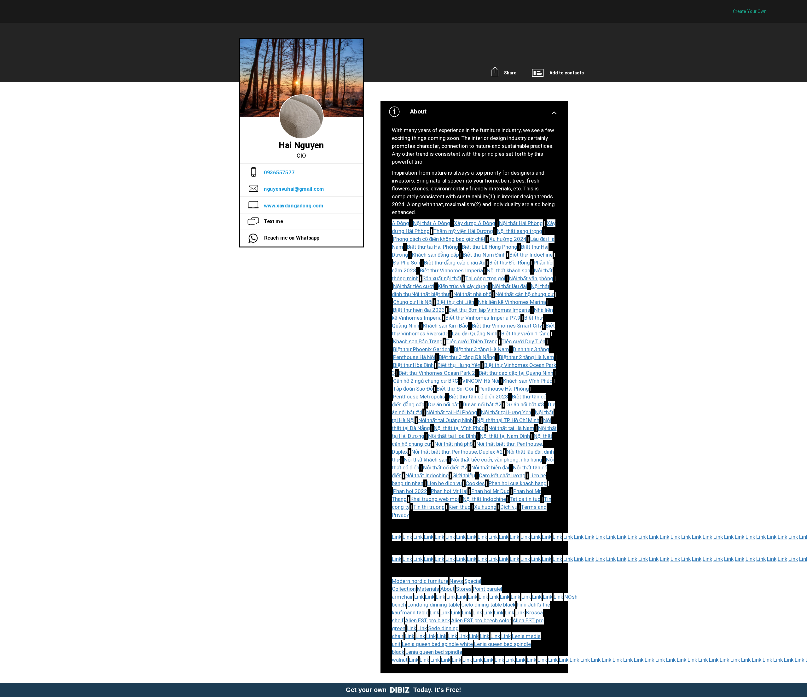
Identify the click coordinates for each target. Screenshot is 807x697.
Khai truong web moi (434, 499)
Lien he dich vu (444, 483)
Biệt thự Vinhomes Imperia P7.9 (482, 318)
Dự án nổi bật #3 (524, 405)
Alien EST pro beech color (481, 620)
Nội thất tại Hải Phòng (451, 412)
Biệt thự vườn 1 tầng (525, 334)
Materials (428, 589)
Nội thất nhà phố (472, 294)
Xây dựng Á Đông (474, 223)
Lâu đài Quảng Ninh (474, 334)
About (447, 589)
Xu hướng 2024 (507, 239)
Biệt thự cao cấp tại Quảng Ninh (516, 373)
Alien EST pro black (427, 620)
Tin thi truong (429, 507)
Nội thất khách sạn (508, 271)
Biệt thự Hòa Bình (413, 365)
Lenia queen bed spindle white (437, 644)
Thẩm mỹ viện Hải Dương (463, 231)
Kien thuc (459, 507)
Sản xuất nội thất (442, 278)
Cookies (475, 483)
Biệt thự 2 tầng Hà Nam (526, 357)
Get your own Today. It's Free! (403, 689)
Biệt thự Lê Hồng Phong (489, 247)
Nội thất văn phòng (531, 278)
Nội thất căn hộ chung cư (524, 294)
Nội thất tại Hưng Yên (506, 412)
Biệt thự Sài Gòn (456, 389)
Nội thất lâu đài (509, 286)
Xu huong (485, 507)
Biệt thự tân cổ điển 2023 (478, 397)
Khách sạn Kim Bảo (445, 326)
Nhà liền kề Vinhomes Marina (512, 302)
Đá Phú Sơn (406, 263)
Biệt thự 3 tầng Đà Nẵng (467, 357)
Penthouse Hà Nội (414, 357)
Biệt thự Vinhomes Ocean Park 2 (437, 373)
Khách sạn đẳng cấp (435, 255)
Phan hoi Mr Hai (449, 491)
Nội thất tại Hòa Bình (452, 436)
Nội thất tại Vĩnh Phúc (459, 428)
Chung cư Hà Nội (413, 302)
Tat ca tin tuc (525, 499)
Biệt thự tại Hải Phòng (432, 247)
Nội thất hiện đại (490, 468)
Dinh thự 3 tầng (531, 349)
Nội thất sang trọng (519, 231)
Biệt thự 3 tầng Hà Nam (481, 349)
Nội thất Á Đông (431, 223)
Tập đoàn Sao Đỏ (413, 389)
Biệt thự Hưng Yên (459, 365)
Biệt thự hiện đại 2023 (419, 310)
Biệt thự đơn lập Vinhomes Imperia (489, 310)
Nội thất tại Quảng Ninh (445, 420)
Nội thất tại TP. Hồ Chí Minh (508, 420)
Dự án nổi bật (443, 405)
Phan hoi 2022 (410, 491)
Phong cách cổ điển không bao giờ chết (439, 239)
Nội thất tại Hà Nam (511, 428)
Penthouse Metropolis (419, 397)
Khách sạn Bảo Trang (418, 342)
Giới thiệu (463, 475)
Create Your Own (750, 11)
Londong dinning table (433, 605)
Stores (464, 589)
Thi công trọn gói (485, 278)
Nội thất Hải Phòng (521, 223)
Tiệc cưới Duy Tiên (523, 342)
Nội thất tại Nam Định (505, 436)
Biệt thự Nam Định (484, 255)
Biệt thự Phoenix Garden (421, 349)
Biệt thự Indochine (531, 255)
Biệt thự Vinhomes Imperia (451, 271)
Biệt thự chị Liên (455, 302)
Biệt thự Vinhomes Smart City (507, 326)
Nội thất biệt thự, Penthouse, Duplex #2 (457, 452)
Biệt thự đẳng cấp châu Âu (454, 263)
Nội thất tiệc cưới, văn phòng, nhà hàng (496, 460)
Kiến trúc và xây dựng (463, 286)
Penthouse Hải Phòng (504, 389)
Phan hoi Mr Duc (490, 491)
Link (396, 537)
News (456, 581)
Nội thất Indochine (427, 475)
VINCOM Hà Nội (480, 381)
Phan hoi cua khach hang (518, 483)
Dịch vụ (508, 507)
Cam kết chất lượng (502, 475)
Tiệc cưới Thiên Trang (472, 342)
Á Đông (400, 223)
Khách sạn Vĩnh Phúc (527, 381)
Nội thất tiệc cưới (413, 286)
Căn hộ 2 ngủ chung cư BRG (425, 381)
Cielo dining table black (488, 605)
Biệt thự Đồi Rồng (509, 263)
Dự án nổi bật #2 (482, 405)
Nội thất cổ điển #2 (445, 468)
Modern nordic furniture (420, 581)
